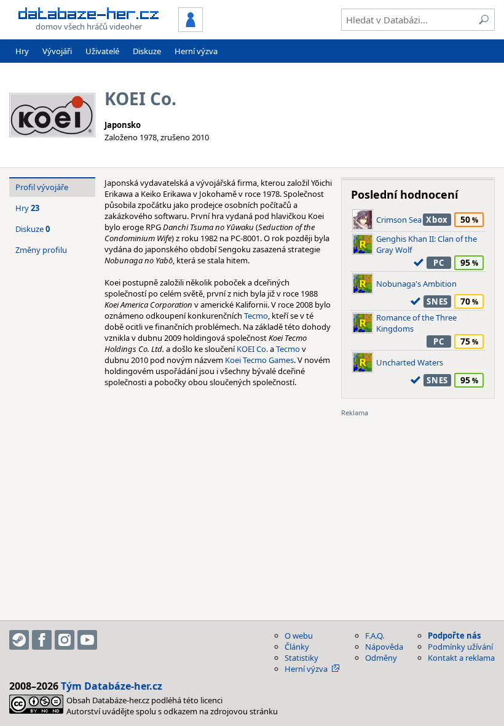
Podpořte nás (454, 635)
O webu (299, 635)
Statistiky (301, 657)
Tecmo (256, 315)
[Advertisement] (418, 495)
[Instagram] (64, 640)
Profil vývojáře (41, 187)
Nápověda (384, 646)
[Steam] (19, 640)
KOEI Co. (252, 348)
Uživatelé (102, 51)
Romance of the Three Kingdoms (416, 323)
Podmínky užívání (460, 646)
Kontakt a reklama (461, 657)
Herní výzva (196, 51)
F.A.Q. (374, 635)
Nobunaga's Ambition (416, 283)
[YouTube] (87, 640)
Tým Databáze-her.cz (111, 686)
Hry (22, 51)
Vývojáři (57, 51)
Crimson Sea (399, 219)
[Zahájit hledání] (484, 20)
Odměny (381, 657)
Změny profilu (41, 249)
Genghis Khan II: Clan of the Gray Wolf (426, 244)
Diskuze (147, 51)
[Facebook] (42, 640)
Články (297, 646)
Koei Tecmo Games (259, 359)
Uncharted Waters (409, 362)
